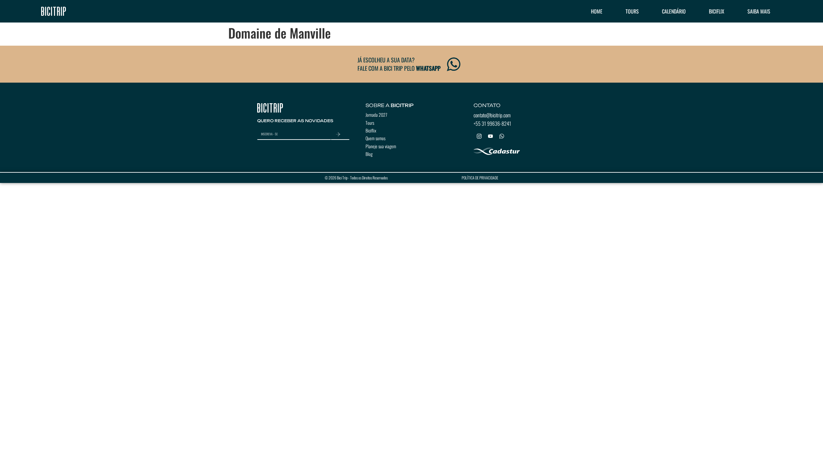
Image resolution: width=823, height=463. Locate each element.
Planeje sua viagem (381, 146)
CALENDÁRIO (674, 11)
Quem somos (375, 138)
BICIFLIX (716, 11)
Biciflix (371, 130)
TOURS (632, 11)
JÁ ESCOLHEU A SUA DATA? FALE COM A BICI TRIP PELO (398, 64)
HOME (596, 11)
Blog (369, 153)
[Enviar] (340, 134)
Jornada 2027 (376, 114)
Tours (370, 122)
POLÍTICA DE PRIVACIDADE (480, 177)
